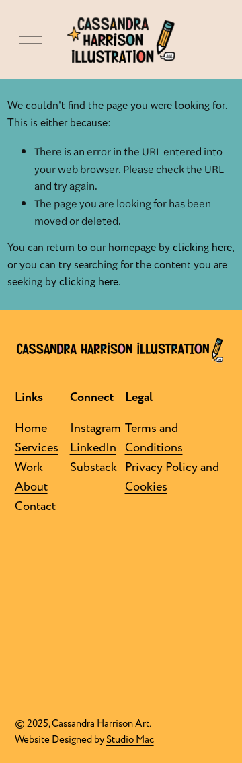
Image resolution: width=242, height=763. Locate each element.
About (31, 486)
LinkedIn (93, 447)
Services (36, 447)
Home (31, 428)
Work (29, 467)
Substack (93, 467)
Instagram (95, 428)
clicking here (202, 247)
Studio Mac (130, 740)
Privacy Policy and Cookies (172, 477)
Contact (35, 506)
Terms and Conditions (154, 438)
